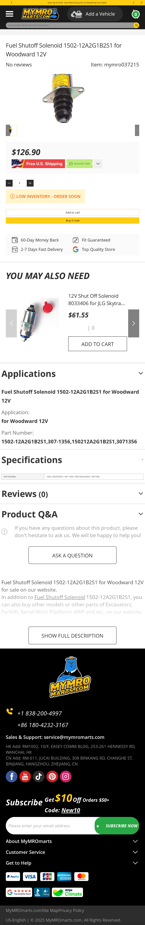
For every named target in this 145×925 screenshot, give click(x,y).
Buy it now (73, 220)
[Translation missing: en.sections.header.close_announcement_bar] (141, 2)
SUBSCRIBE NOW (121, 825)
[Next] (133, 2)
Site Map (50, 910)
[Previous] (11, 2)
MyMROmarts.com (24, 910)
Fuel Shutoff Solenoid (59, 597)
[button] (77, 327)
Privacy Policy (71, 910)
